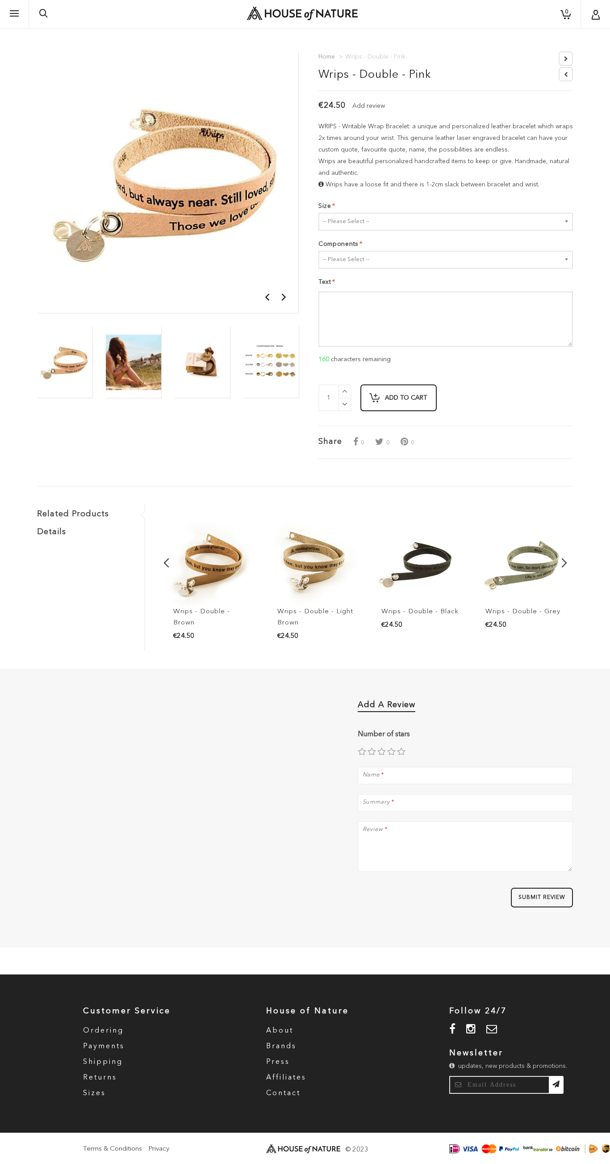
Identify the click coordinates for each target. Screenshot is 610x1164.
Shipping (103, 1062)
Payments (104, 1046)
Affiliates (286, 1077)
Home (326, 57)
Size (326, 206)
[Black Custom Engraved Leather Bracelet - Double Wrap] (418, 563)
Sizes (94, 1093)
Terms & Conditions (112, 1149)
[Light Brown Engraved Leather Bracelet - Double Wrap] (314, 563)
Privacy (158, 1149)
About (279, 1030)
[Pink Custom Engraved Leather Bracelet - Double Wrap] (64, 362)
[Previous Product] (566, 74)
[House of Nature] (302, 13)
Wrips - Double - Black (420, 611)
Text (326, 282)
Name (371, 775)
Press (278, 1062)
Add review (368, 106)
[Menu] (14, 13)
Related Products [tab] (73, 514)
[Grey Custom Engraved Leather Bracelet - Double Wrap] (522, 563)
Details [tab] (51, 532)
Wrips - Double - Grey (522, 611)
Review (373, 829)
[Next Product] (566, 58)
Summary (376, 802)
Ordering (103, 1030)
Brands (281, 1046)
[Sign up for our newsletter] (556, 1085)
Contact (283, 1093)
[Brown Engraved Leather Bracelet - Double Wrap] (210, 563)
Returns (100, 1077)
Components (340, 244)
